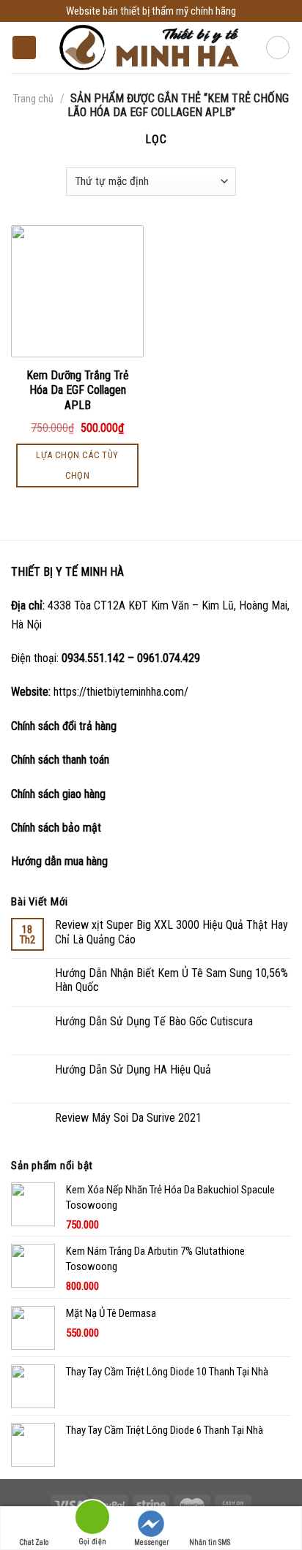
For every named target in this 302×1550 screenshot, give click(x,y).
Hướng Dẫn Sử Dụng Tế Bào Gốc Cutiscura (154, 1021)
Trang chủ (33, 99)
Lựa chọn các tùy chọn (77, 465)
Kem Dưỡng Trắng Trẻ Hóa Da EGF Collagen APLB (77, 390)
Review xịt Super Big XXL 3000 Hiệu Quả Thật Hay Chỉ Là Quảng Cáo (171, 932)
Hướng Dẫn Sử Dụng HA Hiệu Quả (133, 1069)
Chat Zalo (33, 1542)
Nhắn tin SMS (209, 1542)
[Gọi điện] (92, 1520)
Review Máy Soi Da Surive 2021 (128, 1118)
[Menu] (24, 48)
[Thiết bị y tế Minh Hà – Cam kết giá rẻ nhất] (151, 48)
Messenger (151, 1542)
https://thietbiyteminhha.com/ (121, 692)
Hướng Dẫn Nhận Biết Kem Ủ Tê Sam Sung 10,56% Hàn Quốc (171, 980)
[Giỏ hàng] (278, 47)
